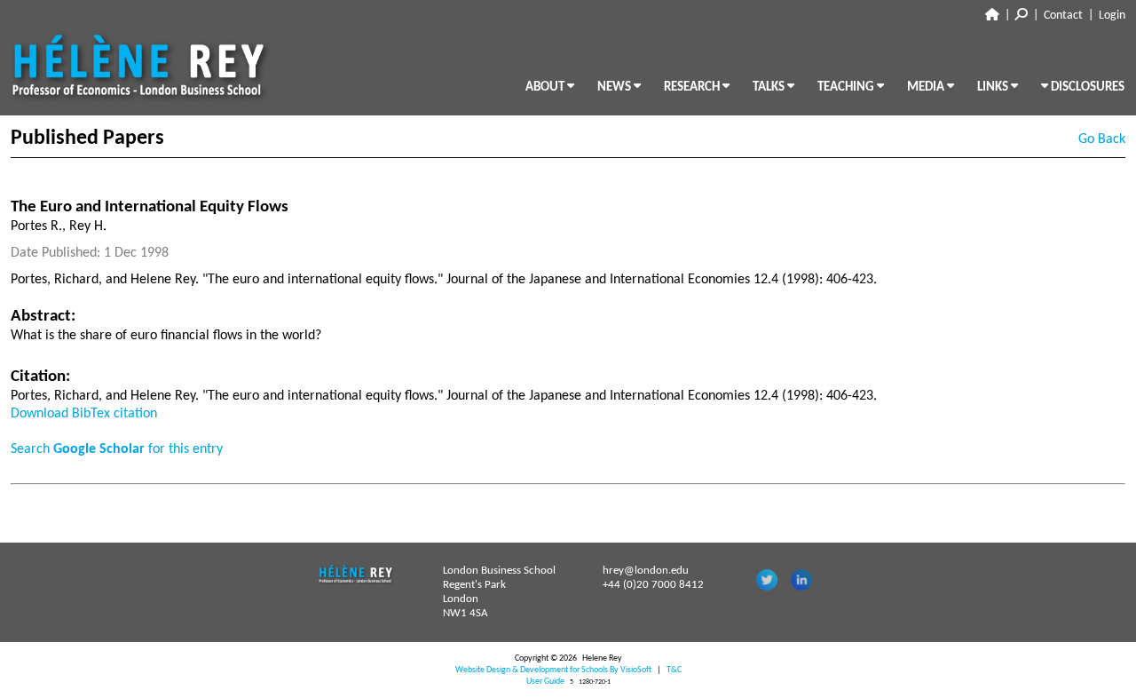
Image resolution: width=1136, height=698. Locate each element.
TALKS (770, 87)
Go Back (1101, 139)
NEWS (615, 87)
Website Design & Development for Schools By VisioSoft (553, 670)
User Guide (545, 681)
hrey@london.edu (646, 570)
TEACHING (847, 87)
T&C (674, 670)
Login (1112, 15)
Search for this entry (117, 449)
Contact (1063, 15)
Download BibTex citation (84, 414)
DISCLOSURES (1086, 87)
